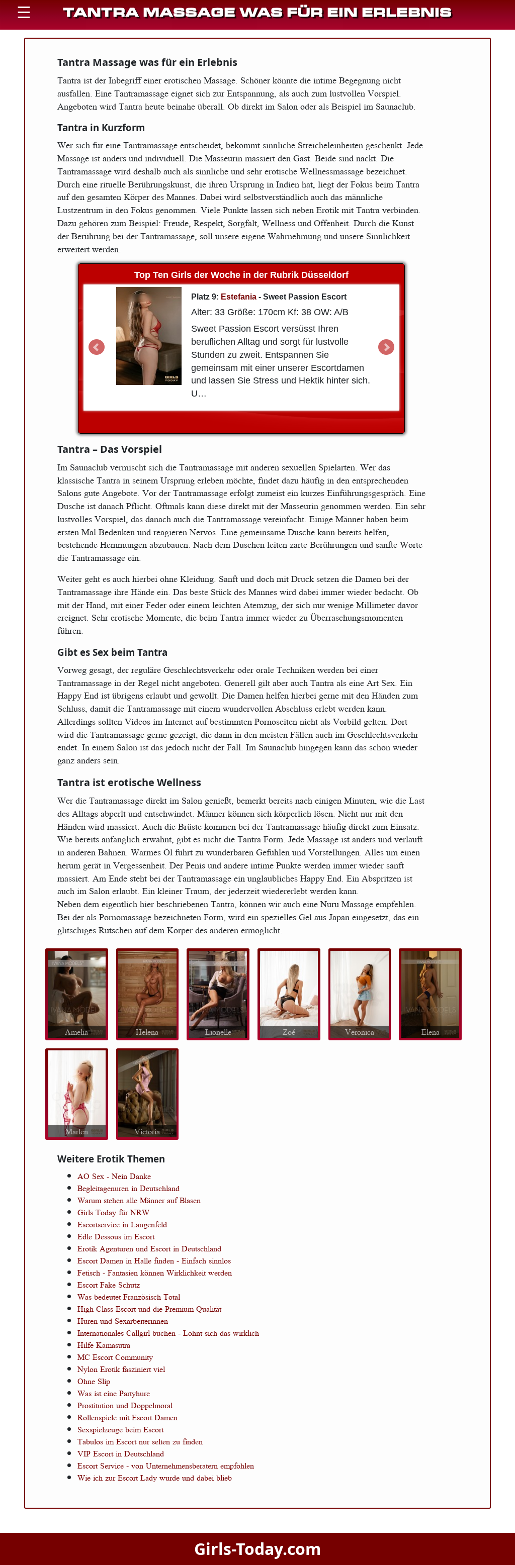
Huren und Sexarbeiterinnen (122, 1321)
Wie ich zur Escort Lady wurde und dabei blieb (154, 1478)
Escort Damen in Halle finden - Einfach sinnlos (154, 1260)
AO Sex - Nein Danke (114, 1176)
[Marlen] (77, 1093)
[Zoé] (289, 993)
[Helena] (147, 993)
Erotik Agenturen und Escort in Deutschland (149, 1248)
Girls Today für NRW (113, 1212)
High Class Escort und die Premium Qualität (149, 1309)
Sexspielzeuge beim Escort (120, 1429)
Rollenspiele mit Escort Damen (127, 1417)
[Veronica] (359, 993)
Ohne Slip (93, 1381)
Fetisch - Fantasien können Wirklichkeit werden (154, 1272)
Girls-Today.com (257, 1548)
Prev (97, 347)
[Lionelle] (218, 993)
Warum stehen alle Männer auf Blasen (139, 1200)
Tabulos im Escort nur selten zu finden (140, 1441)
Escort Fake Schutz (108, 1285)
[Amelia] (77, 993)
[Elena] (430, 993)
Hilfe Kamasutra (103, 1345)
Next (386, 347)
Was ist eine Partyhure (113, 1393)
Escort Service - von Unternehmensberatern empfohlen (165, 1465)
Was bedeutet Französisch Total (128, 1297)
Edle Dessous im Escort (115, 1236)
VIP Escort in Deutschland (120, 1453)
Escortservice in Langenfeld (122, 1224)
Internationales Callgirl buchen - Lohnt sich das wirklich (168, 1333)
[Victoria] (147, 1093)
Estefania (238, 296)
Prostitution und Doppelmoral (125, 1405)
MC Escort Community (115, 1357)
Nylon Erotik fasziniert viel (121, 1369)
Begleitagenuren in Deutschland (128, 1188)
